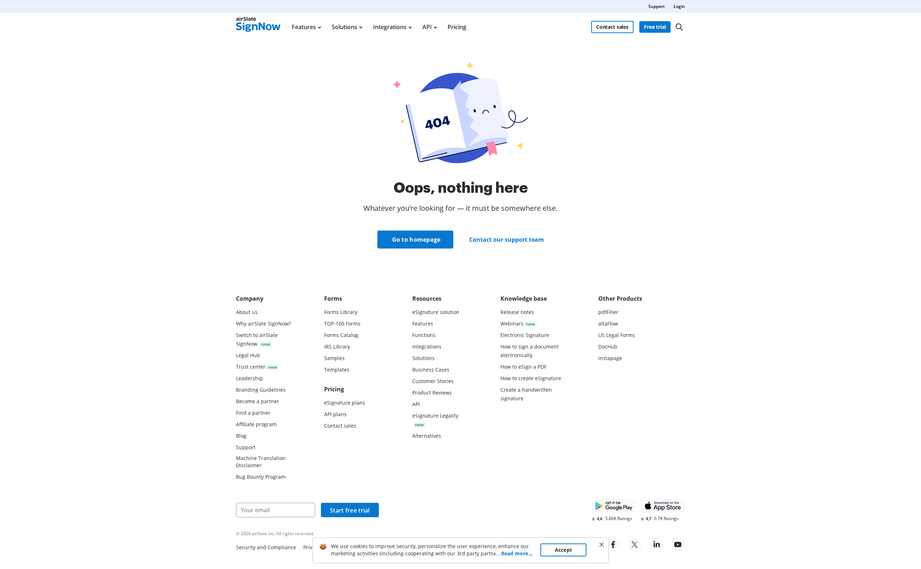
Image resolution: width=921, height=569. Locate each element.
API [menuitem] (427, 27)
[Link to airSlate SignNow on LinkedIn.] (656, 544)
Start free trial (350, 510)
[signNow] (258, 27)
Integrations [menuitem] (390, 27)
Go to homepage (416, 239)
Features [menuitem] (304, 27)
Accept (563, 549)
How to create (530, 378)
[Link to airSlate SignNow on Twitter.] (634, 544)
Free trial (655, 26)
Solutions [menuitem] (344, 27)
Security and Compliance (266, 547)
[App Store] (662, 506)
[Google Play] (613, 506)
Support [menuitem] (656, 6)
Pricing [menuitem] (457, 27)
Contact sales (612, 26)
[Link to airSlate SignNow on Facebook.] (613, 544)
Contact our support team (506, 239)
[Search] (679, 27)
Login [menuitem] (679, 6)
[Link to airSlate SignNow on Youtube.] (678, 544)
